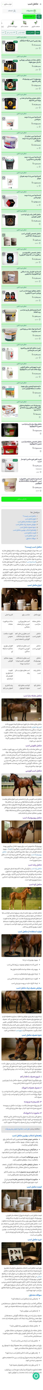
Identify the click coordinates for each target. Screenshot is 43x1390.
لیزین (40, 727)
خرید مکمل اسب (30, 536)
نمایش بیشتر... (22, 499)
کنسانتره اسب (31, 562)
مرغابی (39, 1276)
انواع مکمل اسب (30, 519)
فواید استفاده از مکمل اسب (27, 522)
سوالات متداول (31, 538)
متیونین (34, 727)
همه (37, 32)
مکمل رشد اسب (36, 868)
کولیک (9, 849)
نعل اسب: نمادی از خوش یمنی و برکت (17, 1129)
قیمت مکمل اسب (30, 533)
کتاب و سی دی (11, 32)
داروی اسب (19, 1030)
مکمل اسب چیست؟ (29, 516)
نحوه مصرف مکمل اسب (28, 527)
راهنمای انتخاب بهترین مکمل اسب (24, 530)
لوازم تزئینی (21, 32)
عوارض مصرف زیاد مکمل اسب (26, 524)
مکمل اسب (30, 32)
